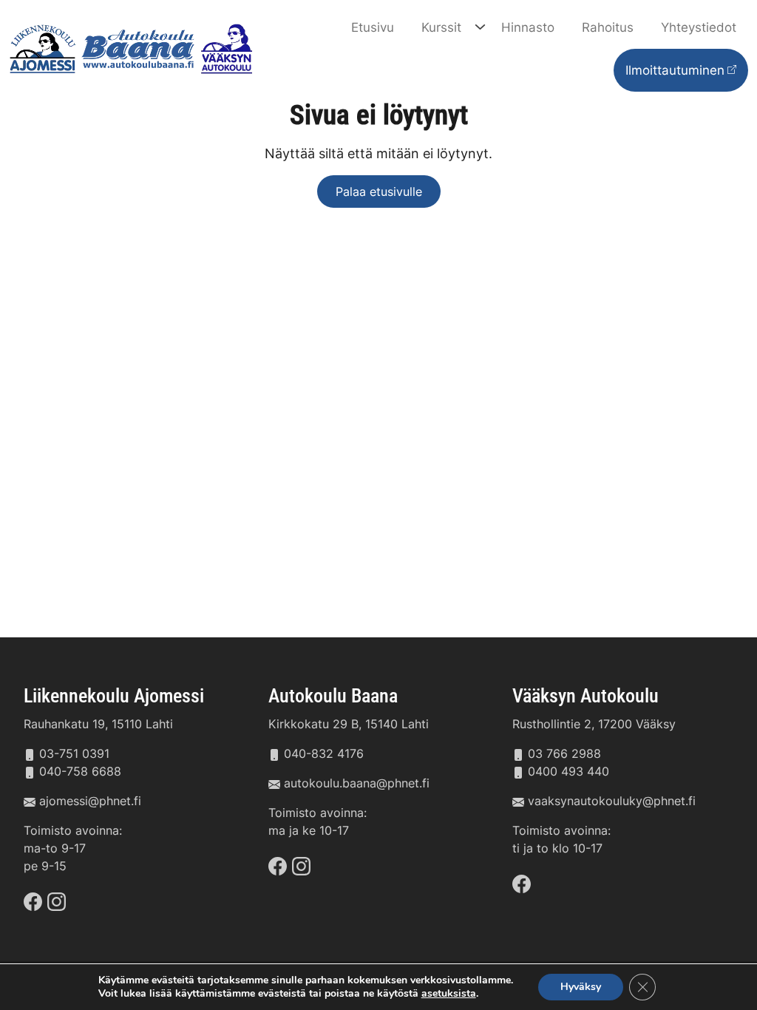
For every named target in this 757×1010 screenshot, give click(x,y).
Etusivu (372, 27)
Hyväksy (580, 987)
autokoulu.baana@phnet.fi (357, 783)
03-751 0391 (74, 753)
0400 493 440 (568, 771)
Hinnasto (527, 27)
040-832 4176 (324, 753)
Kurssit (441, 27)
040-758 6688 (80, 771)
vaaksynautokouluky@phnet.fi (612, 800)
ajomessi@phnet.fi (90, 800)
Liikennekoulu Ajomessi (114, 696)
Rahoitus (608, 27)
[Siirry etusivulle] (134, 47)
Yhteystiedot (698, 27)
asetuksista (448, 993)
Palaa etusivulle (379, 191)
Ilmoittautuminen (674, 70)
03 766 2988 (564, 753)
